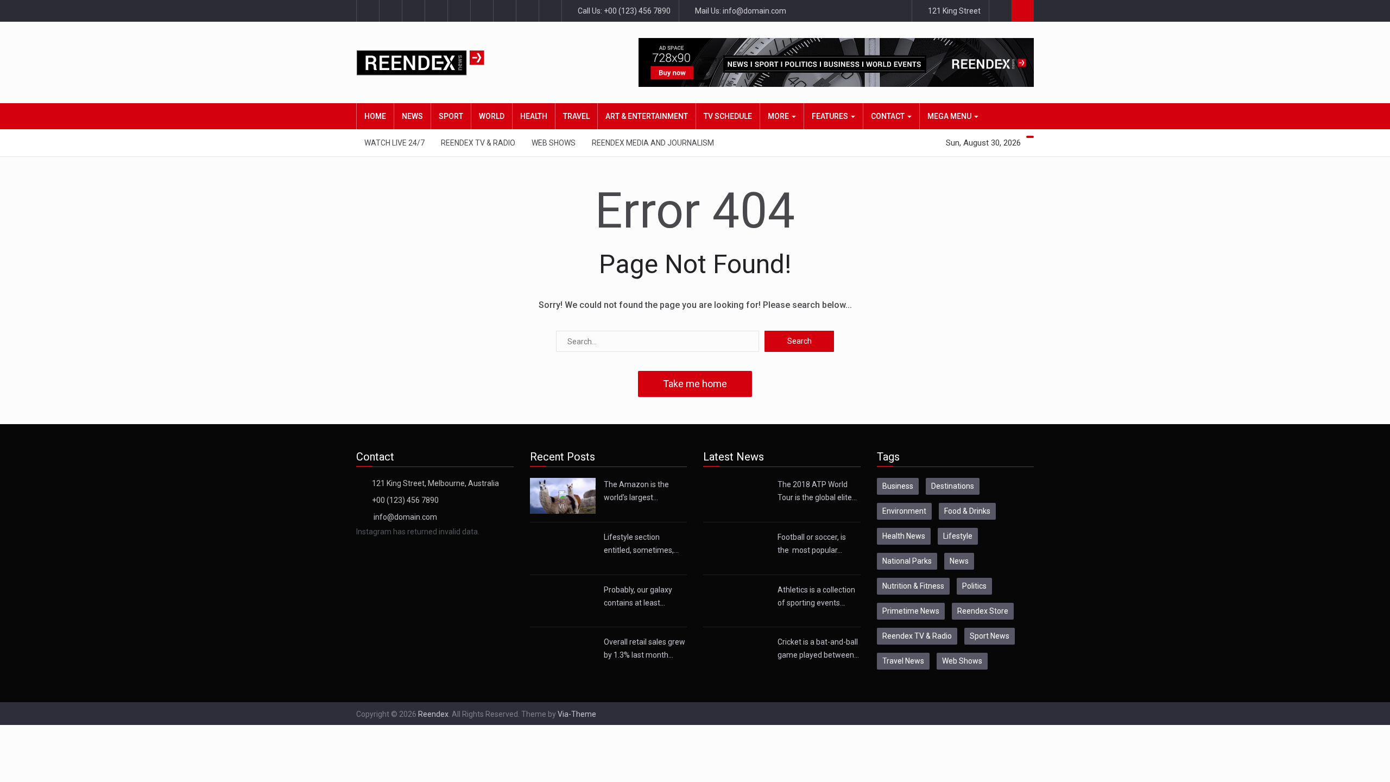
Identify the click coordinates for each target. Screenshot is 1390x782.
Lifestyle (957, 536)
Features (831, 116)
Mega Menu (950, 116)
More (779, 116)
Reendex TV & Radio (478, 142)
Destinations (952, 486)
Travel (576, 116)
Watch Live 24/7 (394, 142)
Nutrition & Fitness (913, 586)
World (491, 116)
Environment (904, 511)
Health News (903, 536)
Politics (974, 586)
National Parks (907, 561)
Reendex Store (982, 611)
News (412, 116)
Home (375, 116)
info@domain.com (405, 517)
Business (897, 486)
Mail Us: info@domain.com (739, 11)
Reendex (433, 714)
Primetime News (910, 611)
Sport (451, 116)
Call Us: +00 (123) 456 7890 (623, 11)
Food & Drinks (967, 511)
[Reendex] (439, 62)
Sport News (989, 636)
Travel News (903, 661)
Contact (888, 116)
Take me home (695, 383)
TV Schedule (728, 116)
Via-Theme (577, 714)
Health (533, 116)
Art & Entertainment (646, 116)
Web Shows (554, 142)
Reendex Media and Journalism (653, 142)
